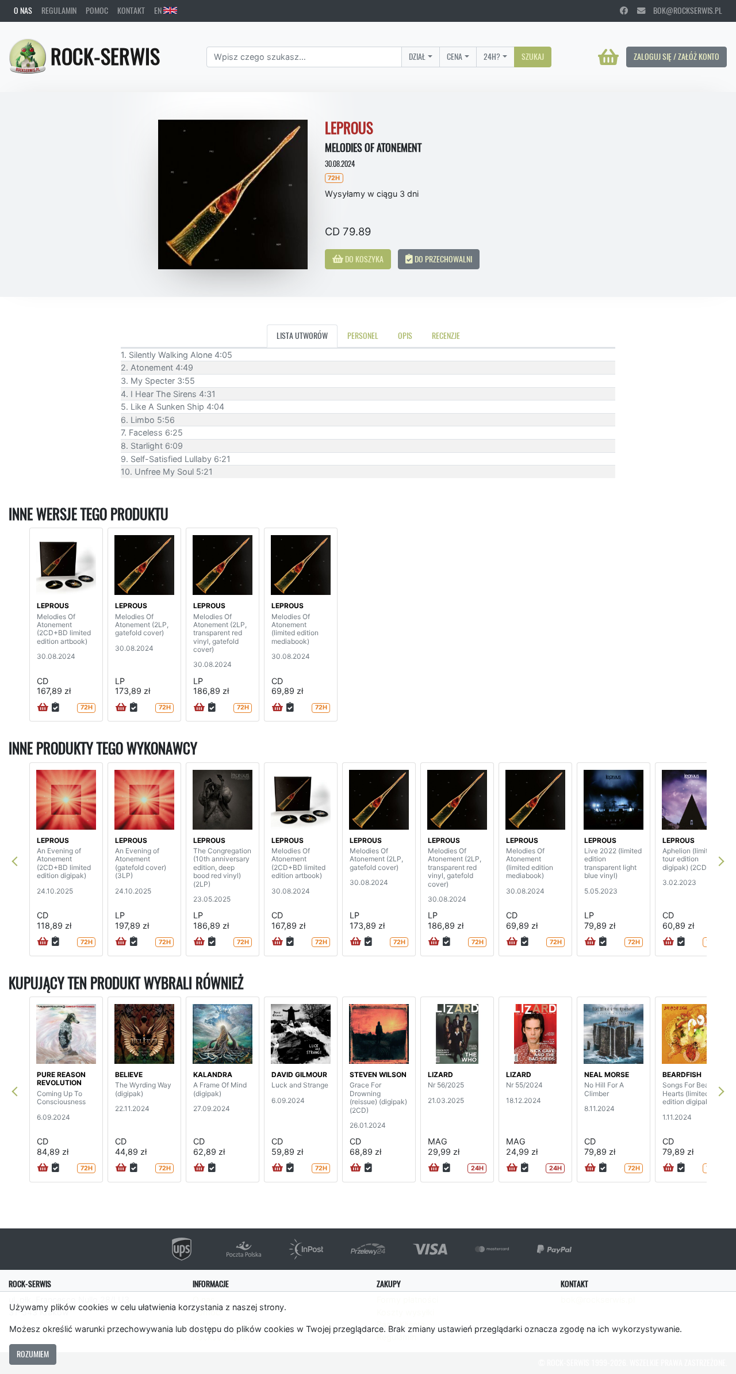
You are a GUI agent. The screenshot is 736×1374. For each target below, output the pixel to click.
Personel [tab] (362, 335)
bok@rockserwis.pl (683, 10)
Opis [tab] (405, 335)
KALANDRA (212, 1074)
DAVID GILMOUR (299, 1074)
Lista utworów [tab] (302, 335)
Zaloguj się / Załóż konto (676, 56)
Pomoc (97, 10)
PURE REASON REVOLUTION (61, 1078)
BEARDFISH (682, 1074)
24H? (492, 56)
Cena (454, 56)
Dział (417, 56)
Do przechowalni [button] (442, 259)
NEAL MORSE (606, 1074)
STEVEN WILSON (378, 1074)
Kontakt (131, 10)
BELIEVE (129, 1074)
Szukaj (533, 56)
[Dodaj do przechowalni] (55, 708)
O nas (23, 10)
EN (158, 10)
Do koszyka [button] (363, 259)
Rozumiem (33, 1354)
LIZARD (440, 1074)
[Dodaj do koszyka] (43, 708)
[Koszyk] (608, 57)
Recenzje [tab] (446, 335)
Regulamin (58, 10)
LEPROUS (53, 605)
